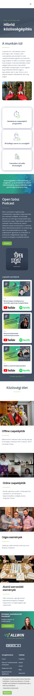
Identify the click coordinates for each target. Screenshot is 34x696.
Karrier (21, 666)
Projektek (21, 659)
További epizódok (15, 376)
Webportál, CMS (7, 668)
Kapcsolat (22, 673)
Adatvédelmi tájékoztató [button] (10, 688)
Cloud (4, 659)
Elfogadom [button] (7, 692)
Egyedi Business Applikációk (7, 673)
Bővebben (7, 243)
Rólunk (21, 662)
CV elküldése (8, 626)
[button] (30, 4)
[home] (9, 4)
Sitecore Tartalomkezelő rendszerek (9, 664)
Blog (20, 670)
